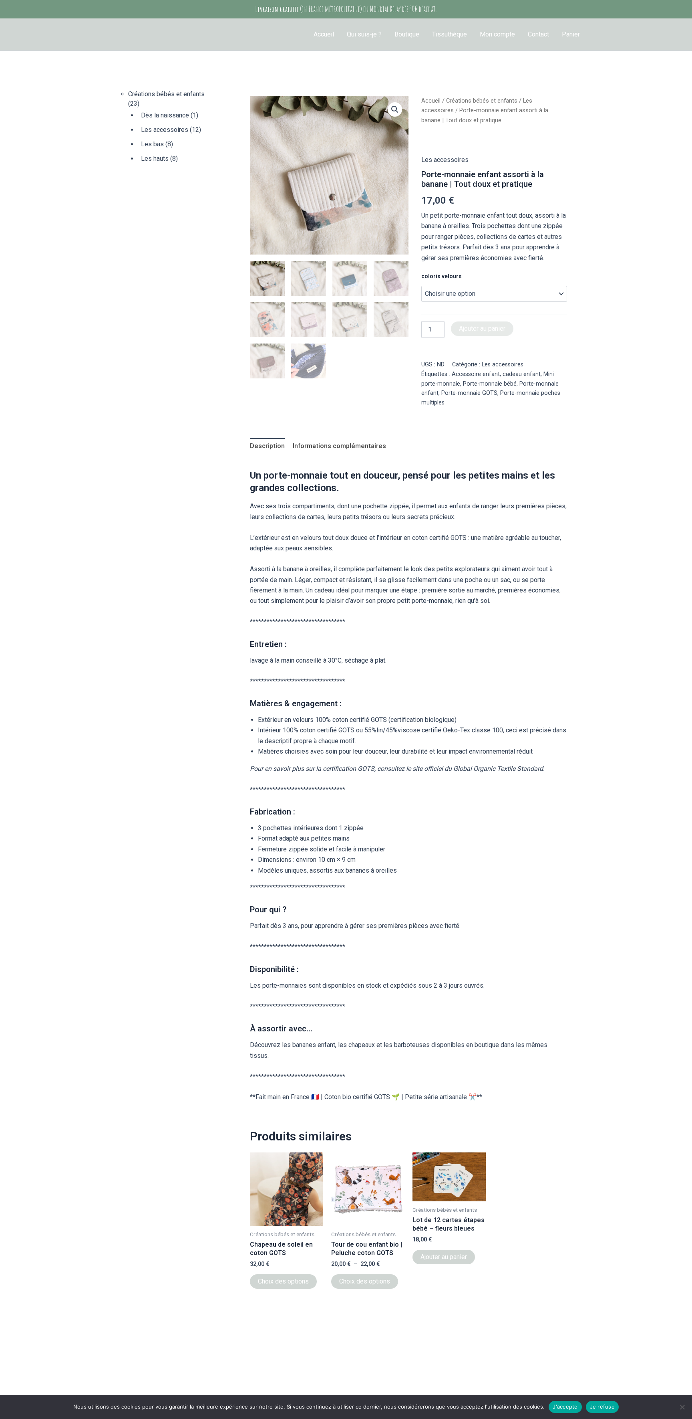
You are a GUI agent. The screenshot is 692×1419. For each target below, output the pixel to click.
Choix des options (283, 1281)
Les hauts (155, 158)
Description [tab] (267, 446)
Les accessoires (164, 129)
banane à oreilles (307, 569)
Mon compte (497, 34)
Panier (571, 34)
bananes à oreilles (371, 870)
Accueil (324, 34)
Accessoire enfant (476, 374)
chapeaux (361, 1045)
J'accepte (565, 1406)
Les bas (152, 144)
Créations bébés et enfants (166, 94)
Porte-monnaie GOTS (469, 393)
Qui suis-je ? (364, 34)
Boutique (406, 34)
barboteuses (412, 1045)
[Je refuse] (682, 1407)
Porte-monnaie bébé (490, 383)
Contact (538, 34)
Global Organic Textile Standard (498, 768)
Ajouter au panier (482, 328)
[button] (395, 109)
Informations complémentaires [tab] (339, 446)
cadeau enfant (522, 374)
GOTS (379, 720)
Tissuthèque (449, 34)
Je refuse (602, 1406)
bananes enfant (313, 1045)
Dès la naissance (165, 115)
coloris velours (441, 276)
